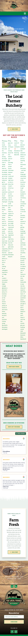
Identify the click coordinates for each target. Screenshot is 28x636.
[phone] (15, 586)
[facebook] (12, 631)
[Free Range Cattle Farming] (14, 589)
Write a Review (21, 433)
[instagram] (15, 631)
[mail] (12, 586)
